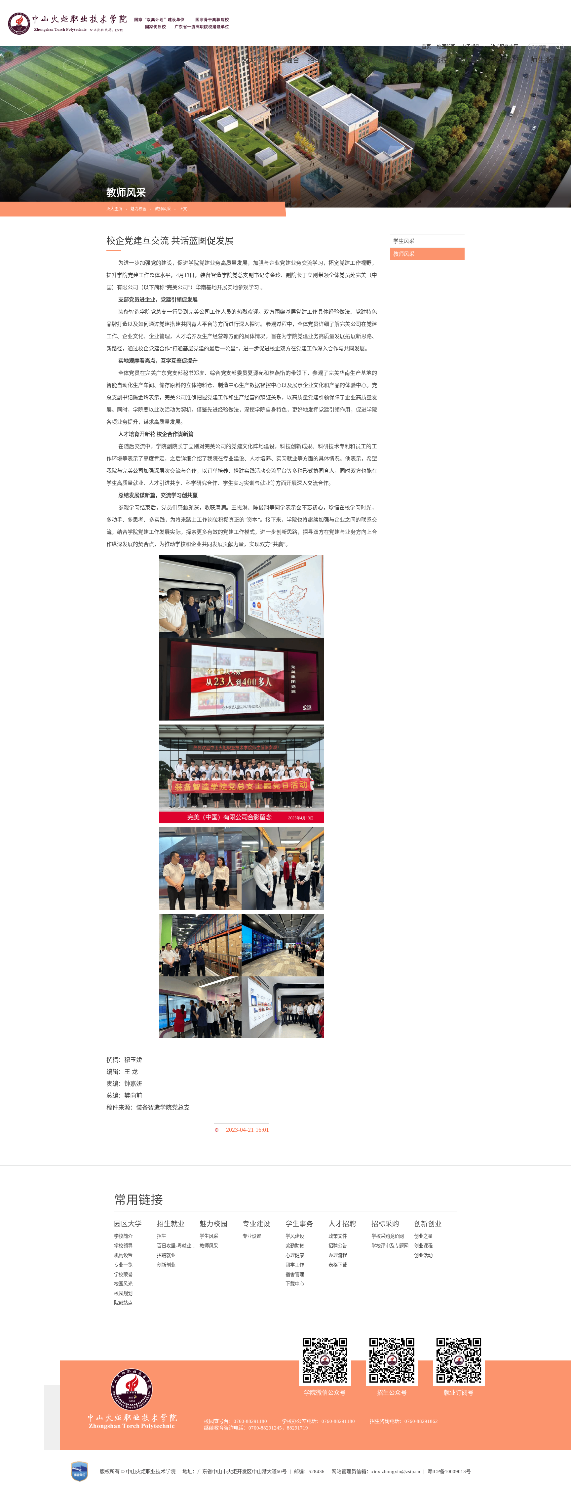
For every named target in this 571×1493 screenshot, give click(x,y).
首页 (426, 46)
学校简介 (123, 1236)
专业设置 (252, 1236)
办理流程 (337, 1255)
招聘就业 (166, 1255)
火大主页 (114, 209)
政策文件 (337, 1236)
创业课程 (423, 1245)
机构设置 (123, 1255)
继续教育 (359, 60)
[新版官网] (119, 22)
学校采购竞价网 (387, 1236)
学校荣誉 (123, 1274)
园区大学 (248, 60)
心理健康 (295, 1255)
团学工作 (295, 1265)
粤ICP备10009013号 (449, 1471)
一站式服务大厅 (502, 46)
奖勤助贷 (295, 1245)
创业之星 (423, 1236)
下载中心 (295, 1283)
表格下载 (337, 1265)
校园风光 (123, 1283)
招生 (161, 1236)
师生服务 (544, 60)
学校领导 (123, 1245)
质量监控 (433, 60)
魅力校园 (470, 60)
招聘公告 (337, 1245)
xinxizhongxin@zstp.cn (395, 1471)
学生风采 (403, 241)
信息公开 (507, 60)
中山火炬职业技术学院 (150, 1471)
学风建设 (295, 1236)
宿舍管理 (295, 1274)
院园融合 (285, 60)
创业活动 (423, 1255)
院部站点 (396, 60)
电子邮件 (470, 46)
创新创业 (166, 1265)
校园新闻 (446, 46)
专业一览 (123, 1265)
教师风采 (163, 209)
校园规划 (123, 1293)
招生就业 (322, 60)
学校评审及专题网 (389, 1245)
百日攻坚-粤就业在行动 (177, 1245)
